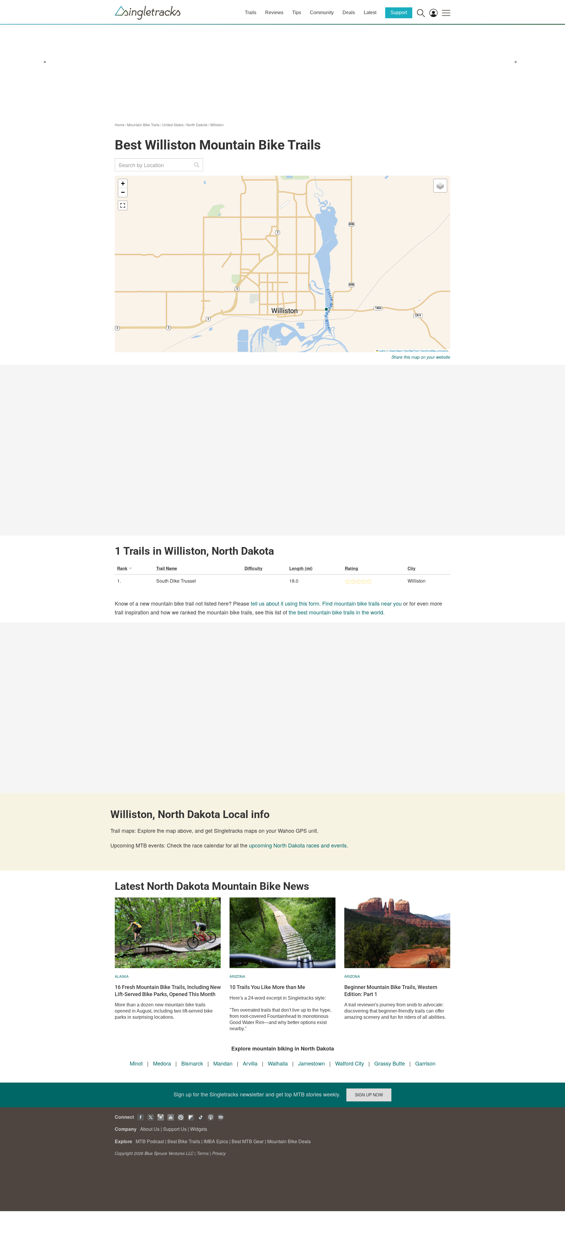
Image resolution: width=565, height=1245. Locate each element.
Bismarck (192, 1063)
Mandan (222, 1063)
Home (119, 124)
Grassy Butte (389, 1063)
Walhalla (278, 1063)
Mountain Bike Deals (289, 1141)
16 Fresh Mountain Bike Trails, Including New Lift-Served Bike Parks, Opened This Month (168, 990)
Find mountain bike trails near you (362, 603)
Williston (217, 124)
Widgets (198, 1129)
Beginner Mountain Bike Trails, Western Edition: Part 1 (390, 990)
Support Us (175, 1129)
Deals (349, 12)
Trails (250, 12)
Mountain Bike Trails (143, 124)
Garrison (425, 1063)
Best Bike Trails (183, 1141)
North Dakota (196, 124)
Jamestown (311, 1063)
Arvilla (250, 1063)
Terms (203, 1153)
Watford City (349, 1063)
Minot (136, 1063)
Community (322, 12)
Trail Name (166, 568)
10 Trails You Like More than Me (267, 987)
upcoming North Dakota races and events (298, 845)
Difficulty (253, 568)
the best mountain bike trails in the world (336, 612)
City (412, 568)
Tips (296, 12)
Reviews (274, 12)
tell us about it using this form (285, 603)
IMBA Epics (216, 1141)
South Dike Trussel (176, 580)
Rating (351, 568)
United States (173, 124)
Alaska (122, 976)
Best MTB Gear (248, 1141)
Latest (370, 12)
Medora (162, 1063)
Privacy (219, 1153)
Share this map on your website (420, 357)
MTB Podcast (150, 1141)
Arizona (237, 976)
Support (398, 12)
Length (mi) (301, 568)
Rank (122, 568)
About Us (149, 1129)
